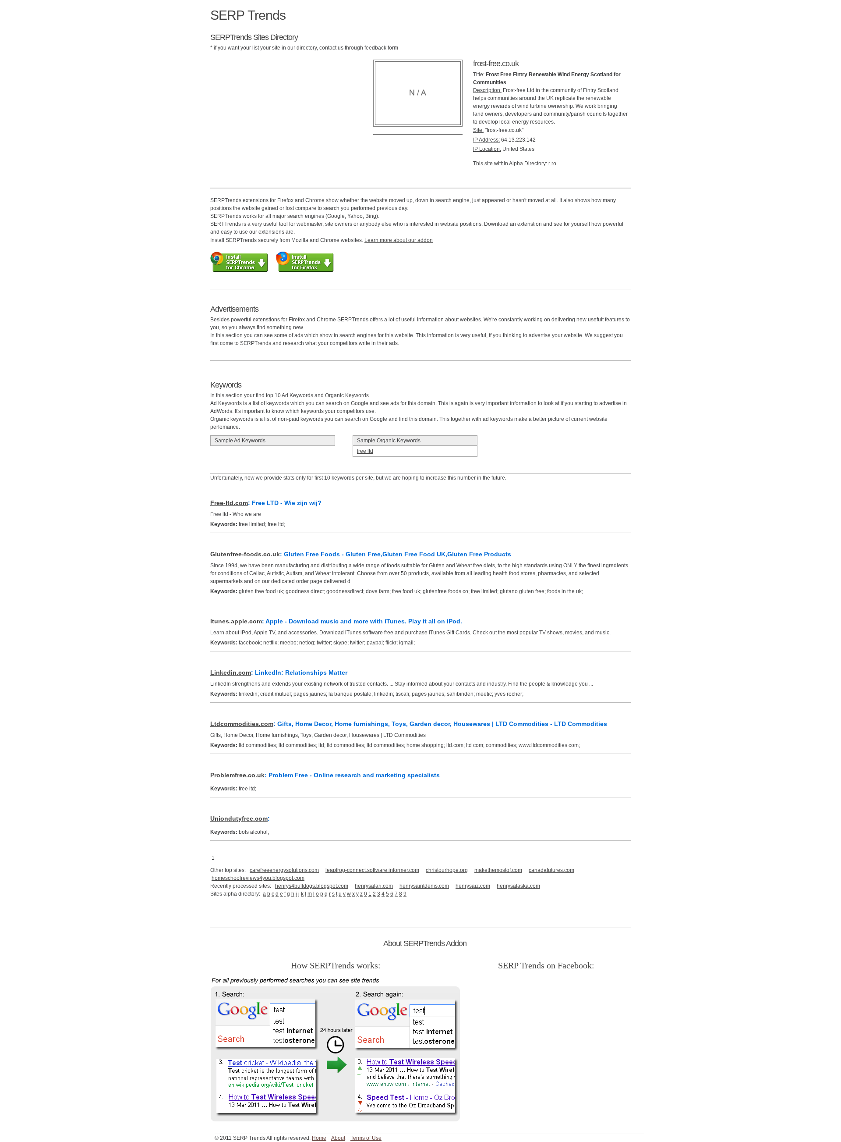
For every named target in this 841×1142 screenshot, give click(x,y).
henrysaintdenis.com (424, 886)
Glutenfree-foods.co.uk (245, 554)
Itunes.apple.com (236, 621)
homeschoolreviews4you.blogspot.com (258, 878)
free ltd (365, 451)
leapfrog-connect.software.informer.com (372, 870)
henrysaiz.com (473, 886)
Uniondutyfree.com (239, 818)
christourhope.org (447, 870)
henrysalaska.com (518, 886)
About (338, 1138)
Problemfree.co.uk (237, 775)
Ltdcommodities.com (241, 723)
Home (319, 1138)
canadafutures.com (551, 870)
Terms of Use (366, 1138)
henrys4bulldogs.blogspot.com (311, 886)
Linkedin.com (230, 672)
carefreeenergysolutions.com (284, 870)
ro (553, 163)
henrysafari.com (374, 886)
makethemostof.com (498, 870)
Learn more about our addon (398, 240)
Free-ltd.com (229, 502)
